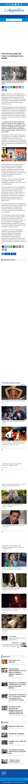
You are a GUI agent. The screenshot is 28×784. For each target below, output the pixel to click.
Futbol (7, 253)
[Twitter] (9, 4)
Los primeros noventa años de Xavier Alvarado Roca (17, 751)
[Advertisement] (14, 36)
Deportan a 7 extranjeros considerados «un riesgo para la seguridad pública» (17, 685)
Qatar (13, 253)
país (10, 104)
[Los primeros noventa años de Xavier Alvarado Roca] (4, 751)
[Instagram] (18, 4)
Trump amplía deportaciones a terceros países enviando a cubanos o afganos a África (17, 672)
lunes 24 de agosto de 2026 (17, 755)
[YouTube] (15, 4)
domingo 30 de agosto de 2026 (17, 664)
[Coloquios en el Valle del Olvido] (4, 742)
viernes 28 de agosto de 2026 (17, 728)
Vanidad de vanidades (16, 734)
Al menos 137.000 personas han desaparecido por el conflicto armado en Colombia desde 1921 (16, 710)
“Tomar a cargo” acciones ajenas (14, 761)
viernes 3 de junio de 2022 (10, 62)
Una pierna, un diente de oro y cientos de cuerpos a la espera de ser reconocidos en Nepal (17, 697)
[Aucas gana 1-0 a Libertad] (4, 661)
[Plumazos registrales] (4, 727)
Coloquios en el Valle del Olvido (17, 742)
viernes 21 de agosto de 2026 (17, 763)
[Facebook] (6, 4)
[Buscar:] (14, 19)
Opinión (5, 722)
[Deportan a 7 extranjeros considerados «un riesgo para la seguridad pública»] (4, 684)
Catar (11, 99)
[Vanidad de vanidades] (4, 735)
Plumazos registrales (16, 726)
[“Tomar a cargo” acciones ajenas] (4, 761)
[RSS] (21, 4)
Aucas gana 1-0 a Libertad (14, 661)
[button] (26, 16)
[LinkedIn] (12, 4)
